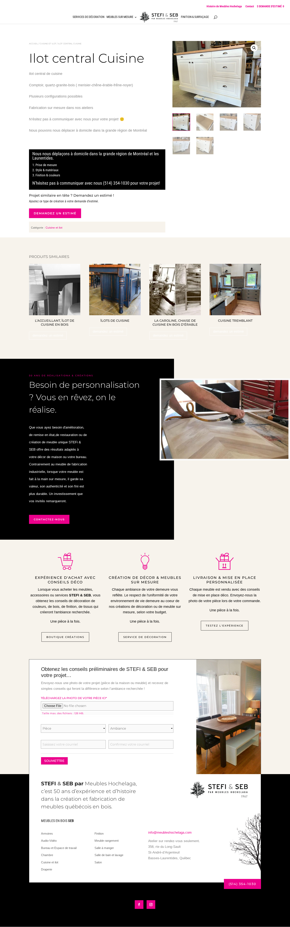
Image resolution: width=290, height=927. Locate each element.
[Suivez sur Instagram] (151, 904)
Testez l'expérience (224, 625)
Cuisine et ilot (48, 43)
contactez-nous (49, 519)
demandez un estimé (55, 213)
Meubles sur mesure (120, 17)
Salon (98, 862)
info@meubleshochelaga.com (170, 832)
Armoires (47, 833)
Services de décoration (88, 17)
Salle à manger (104, 848)
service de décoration (145, 637)
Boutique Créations (65, 637)
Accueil (33, 43)
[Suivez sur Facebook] (139, 904)
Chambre (47, 855)
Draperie (46, 869)
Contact (249, 6)
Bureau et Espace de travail (59, 848)
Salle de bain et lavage (108, 855)
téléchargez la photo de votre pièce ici (74, 698)
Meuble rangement (106, 840)
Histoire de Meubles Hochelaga (224, 6)
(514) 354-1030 (242, 884)
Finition (99, 833)
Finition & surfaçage (195, 17)
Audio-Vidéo (49, 840)
